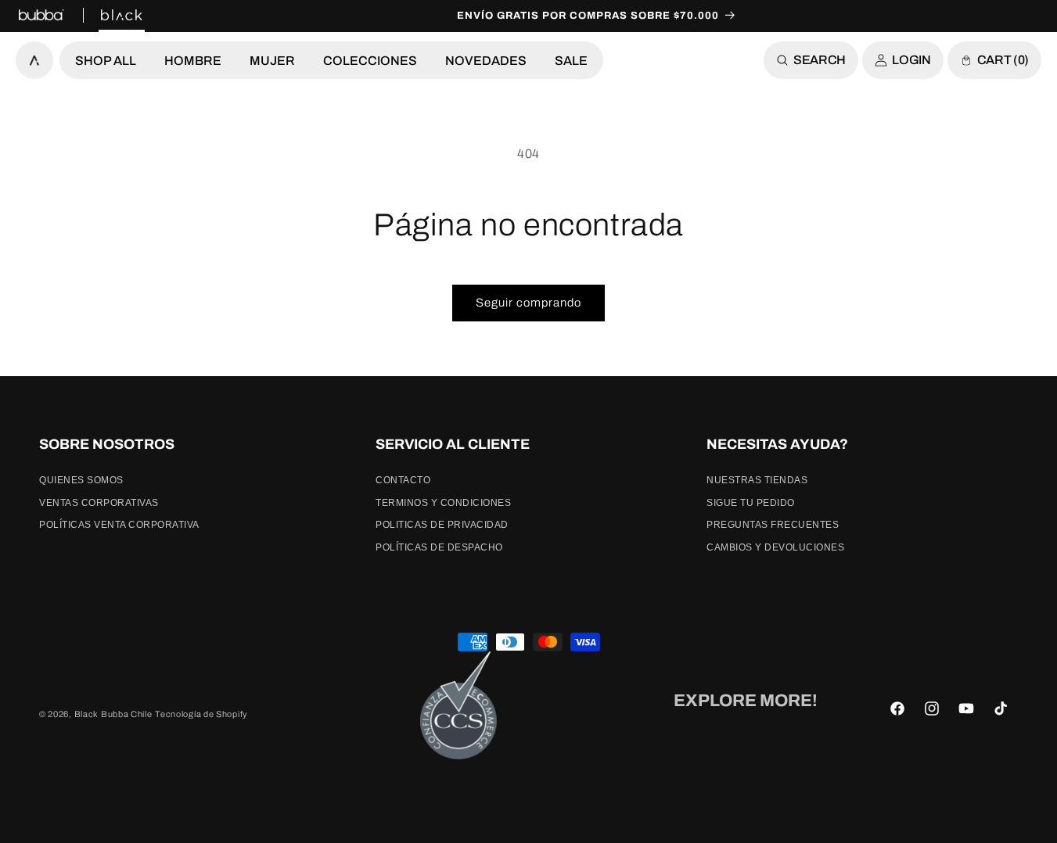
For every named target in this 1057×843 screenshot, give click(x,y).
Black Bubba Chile (113, 714)
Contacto (403, 480)
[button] (105, 60)
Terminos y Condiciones (443, 502)
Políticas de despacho (439, 547)
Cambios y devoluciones (775, 547)
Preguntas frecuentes (772, 524)
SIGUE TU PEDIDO (750, 502)
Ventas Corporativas (99, 502)
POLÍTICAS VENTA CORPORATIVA (119, 524)
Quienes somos (81, 480)
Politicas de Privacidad (442, 524)
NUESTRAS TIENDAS (756, 480)
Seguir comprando (528, 302)
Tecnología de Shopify (201, 714)
